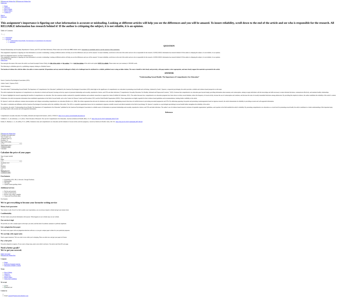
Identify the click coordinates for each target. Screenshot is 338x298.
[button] (3, 34)
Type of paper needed (7, 156)
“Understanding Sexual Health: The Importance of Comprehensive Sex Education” (30, 40)
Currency (3, 167)
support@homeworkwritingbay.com (18, 296)
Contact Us (7, 12)
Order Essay (4, 60)
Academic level (5, 163)
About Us (7, 7)
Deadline (3, 166)
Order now (4, 3)
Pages (2, 159)
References (12, 42)
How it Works (8, 9)
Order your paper (5, 254)
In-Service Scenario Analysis (12, 264)
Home (6, 6)
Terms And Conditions (10, 279)
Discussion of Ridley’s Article (12, 265)
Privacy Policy (8, 11)
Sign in (3, 15)
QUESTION (9, 37)
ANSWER (8, 39)
